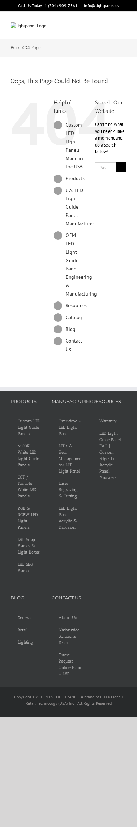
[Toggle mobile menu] (123, 26)
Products (75, 178)
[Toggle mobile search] (111, 26)
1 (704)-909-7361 (62, 5)
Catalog (74, 317)
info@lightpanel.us (101, 5)
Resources (76, 305)
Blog (71, 329)
